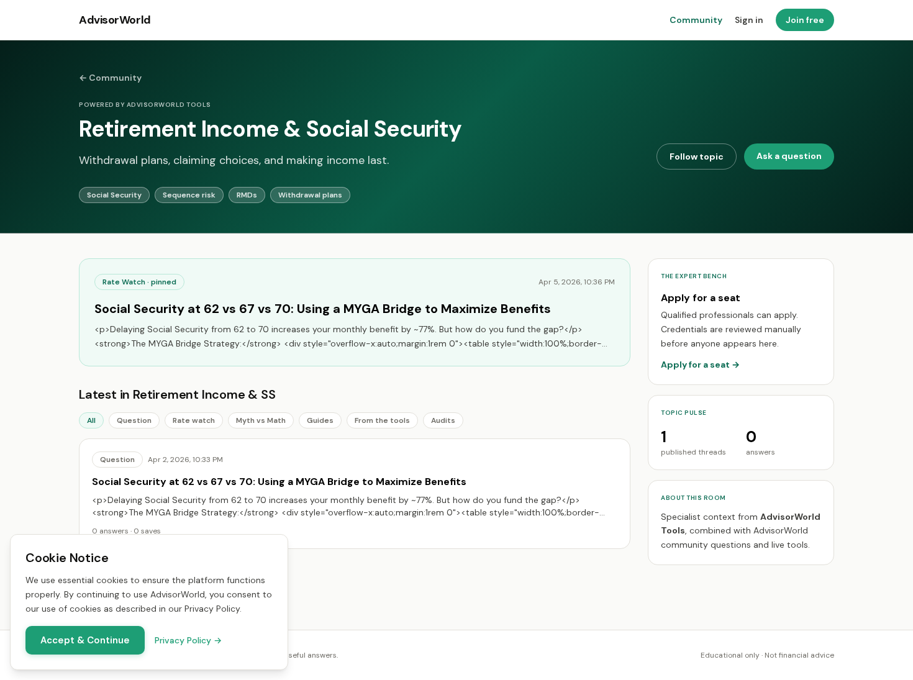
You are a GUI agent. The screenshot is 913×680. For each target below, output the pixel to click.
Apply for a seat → (700, 364)
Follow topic (697, 156)
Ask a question (789, 155)
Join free (805, 19)
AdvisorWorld (115, 19)
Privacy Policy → (188, 640)
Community (696, 19)
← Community (110, 77)
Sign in (749, 19)
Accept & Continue (85, 640)
